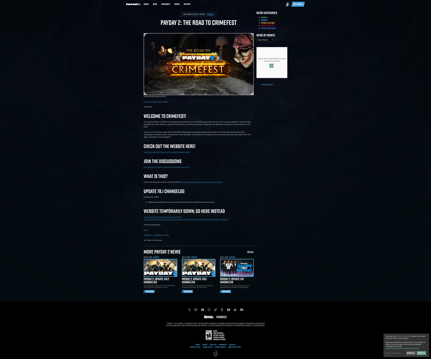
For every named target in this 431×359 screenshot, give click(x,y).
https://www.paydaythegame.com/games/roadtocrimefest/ (167, 152)
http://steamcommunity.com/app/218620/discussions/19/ (167, 167)
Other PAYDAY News (268, 28)
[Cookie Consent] (220, 347)
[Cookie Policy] (208, 347)
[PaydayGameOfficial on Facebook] (222, 310)
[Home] (198, 344)
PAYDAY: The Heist (267, 25)
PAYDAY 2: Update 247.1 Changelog (194, 280)
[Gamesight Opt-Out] (234, 347)
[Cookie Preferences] (393, 353)
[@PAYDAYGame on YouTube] (202, 310)
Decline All (411, 353)
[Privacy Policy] (195, 347)
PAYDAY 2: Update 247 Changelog (232, 280)
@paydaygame (267, 84)
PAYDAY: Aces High (268, 22)
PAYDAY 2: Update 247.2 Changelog (156, 280)
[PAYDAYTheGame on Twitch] (196, 310)
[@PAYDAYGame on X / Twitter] (189, 310)
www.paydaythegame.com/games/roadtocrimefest (202, 182)
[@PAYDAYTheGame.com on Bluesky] (228, 310)
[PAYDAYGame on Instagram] (209, 310)
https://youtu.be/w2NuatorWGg (156, 101)
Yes (271, 65)
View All (250, 251)
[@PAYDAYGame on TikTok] (215, 310)
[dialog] (406, 345)
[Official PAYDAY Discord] (241, 310)
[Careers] (232, 344)
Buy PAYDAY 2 (298, 4)
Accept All (421, 353)
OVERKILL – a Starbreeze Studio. (156, 235)
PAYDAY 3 (264, 17)
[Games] (204, 344)
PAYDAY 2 (210, 14)
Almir (146, 230)
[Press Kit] (213, 344)
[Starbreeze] (223, 344)
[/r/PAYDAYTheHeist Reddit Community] (235, 310)
